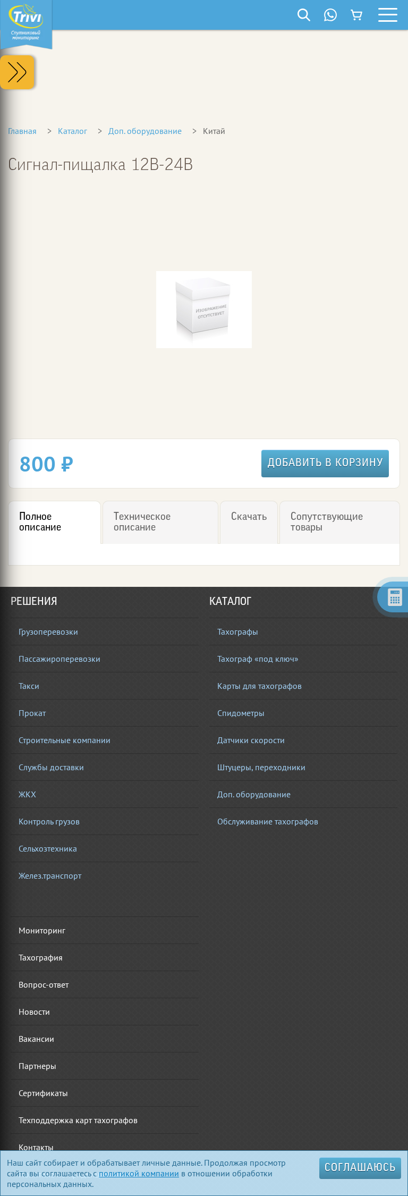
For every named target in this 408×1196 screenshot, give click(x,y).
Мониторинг (42, 930)
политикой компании (139, 1173)
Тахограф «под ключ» (258, 658)
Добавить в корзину (325, 463)
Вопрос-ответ (44, 984)
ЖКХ (27, 794)
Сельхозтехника (48, 848)
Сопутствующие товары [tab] (327, 522)
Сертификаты (43, 1093)
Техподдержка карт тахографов (78, 1120)
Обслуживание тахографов (267, 821)
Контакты (36, 1147)
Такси (29, 685)
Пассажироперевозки (59, 658)
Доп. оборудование (145, 130)
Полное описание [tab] (40, 522)
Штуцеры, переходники (261, 767)
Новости (34, 1011)
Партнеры (37, 1065)
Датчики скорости (251, 740)
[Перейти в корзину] (357, 15)
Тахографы (237, 631)
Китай (214, 130)
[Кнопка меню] (387, 15)
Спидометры (241, 713)
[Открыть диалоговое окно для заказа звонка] (330, 15)
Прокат (32, 713)
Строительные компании (64, 740)
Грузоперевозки (48, 631)
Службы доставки (51, 767)
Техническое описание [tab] (142, 522)
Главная (22, 130)
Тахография (41, 957)
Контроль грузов (49, 821)
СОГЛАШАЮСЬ (360, 1168)
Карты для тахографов (259, 685)
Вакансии (36, 1038)
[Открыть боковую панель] (17, 72)
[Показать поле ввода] (303, 15)
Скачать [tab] (249, 517)
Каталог (72, 130)
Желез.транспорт (50, 875)
